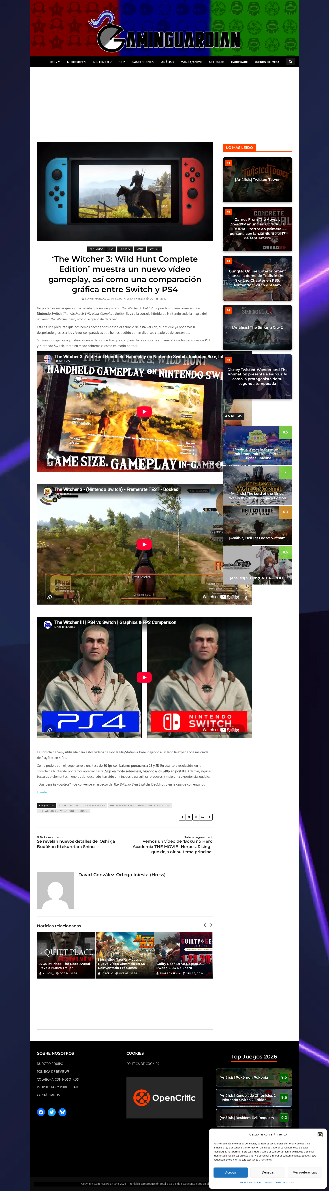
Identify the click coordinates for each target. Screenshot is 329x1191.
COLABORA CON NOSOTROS (58, 1079)
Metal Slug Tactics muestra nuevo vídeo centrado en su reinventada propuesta (121, 964)
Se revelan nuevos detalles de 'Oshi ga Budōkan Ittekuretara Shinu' (76, 842)
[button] (320, 1134)
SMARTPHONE (142, 62)
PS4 (111, 249)
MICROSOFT (75, 62)
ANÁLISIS (167, 62)
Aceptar (231, 1172)
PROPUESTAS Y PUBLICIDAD (57, 1087)
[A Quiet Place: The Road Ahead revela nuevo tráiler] (66, 955)
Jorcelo (107, 973)
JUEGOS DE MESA (267, 62)
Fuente (42, 792)
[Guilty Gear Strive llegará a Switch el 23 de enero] (183, 955)
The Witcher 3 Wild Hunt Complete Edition (140, 806)
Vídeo (83, 811)
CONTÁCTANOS (48, 1095)
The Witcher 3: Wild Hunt (56, 811)
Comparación (95, 806)
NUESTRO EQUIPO (50, 1064)
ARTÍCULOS (216, 62)
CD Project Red (69, 806)
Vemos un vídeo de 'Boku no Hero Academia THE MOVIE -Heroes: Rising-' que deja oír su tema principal (173, 845)
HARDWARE (239, 62)
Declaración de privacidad (279, 1182)
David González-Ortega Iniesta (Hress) (115, 299)
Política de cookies (251, 1182)
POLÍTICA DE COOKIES (142, 1064)
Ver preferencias (305, 1172)
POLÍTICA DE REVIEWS (53, 1072)
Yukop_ (48, 973)
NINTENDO (101, 62)
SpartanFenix (170, 973)
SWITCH (155, 249)
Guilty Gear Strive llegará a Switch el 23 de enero (178, 966)
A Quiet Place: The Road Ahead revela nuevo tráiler (64, 966)
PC (120, 62)
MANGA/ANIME (191, 62)
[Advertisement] (164, 108)
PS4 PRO (125, 249)
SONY (54, 62)
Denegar (268, 1172)
